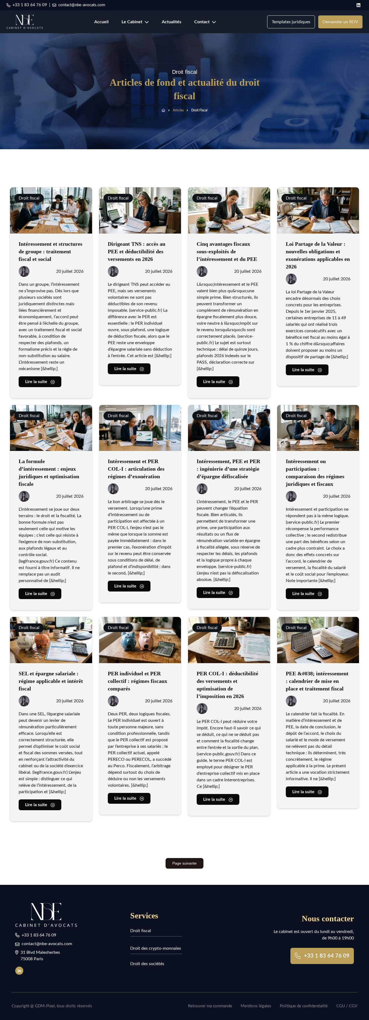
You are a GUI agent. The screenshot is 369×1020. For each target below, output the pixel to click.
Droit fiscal (199, 110)
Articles (178, 110)
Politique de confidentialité (304, 1006)
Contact (202, 22)
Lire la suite (36, 382)
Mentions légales (256, 1006)
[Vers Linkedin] (21, 970)
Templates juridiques (291, 22)
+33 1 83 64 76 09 (29, 5)
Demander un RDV (340, 22)
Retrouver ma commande (210, 1006)
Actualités (171, 22)
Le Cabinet (132, 22)
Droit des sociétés (147, 964)
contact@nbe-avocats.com (81, 5)
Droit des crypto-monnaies (155, 948)
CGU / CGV (346, 1006)
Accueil (101, 22)
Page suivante (184, 863)
